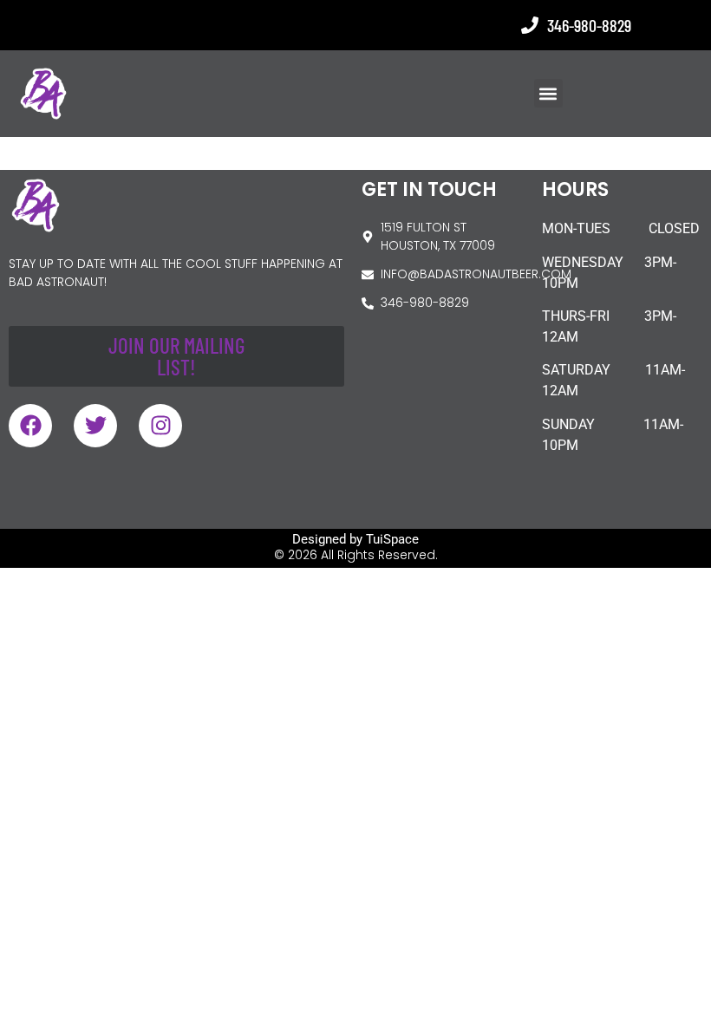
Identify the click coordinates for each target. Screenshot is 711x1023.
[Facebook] (30, 425)
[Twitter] (95, 425)
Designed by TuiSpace (355, 539)
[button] (548, 93)
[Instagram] (160, 425)
